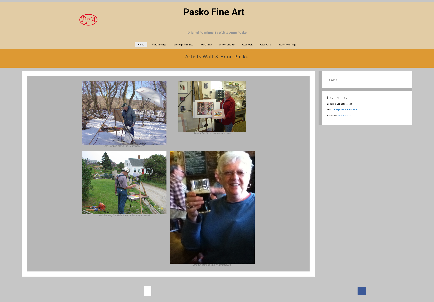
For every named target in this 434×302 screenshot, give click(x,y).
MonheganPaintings (183, 44)
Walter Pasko (344, 115)
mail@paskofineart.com (345, 109)
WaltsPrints (206, 44)
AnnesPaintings (226, 44)
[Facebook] (362, 291)
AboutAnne (265, 44)
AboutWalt (247, 44)
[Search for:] (367, 79)
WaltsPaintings (159, 44)
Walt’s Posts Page (287, 44)
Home (141, 44)
